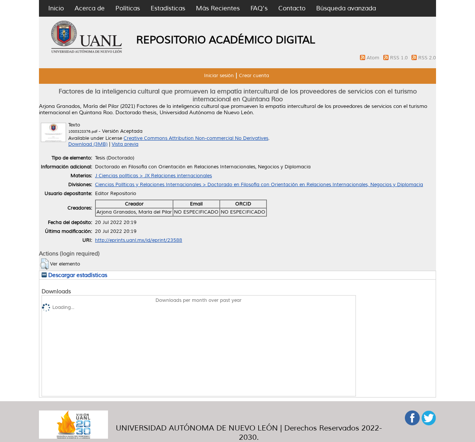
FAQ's (259, 8)
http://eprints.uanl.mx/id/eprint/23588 (138, 240)
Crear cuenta (254, 76)
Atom (374, 58)
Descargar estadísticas (77, 275)
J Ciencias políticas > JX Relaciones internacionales (153, 176)
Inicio (56, 8)
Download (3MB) (88, 144)
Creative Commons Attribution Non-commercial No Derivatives (196, 138)
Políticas (127, 8)
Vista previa (125, 144)
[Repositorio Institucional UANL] (87, 52)
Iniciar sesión (219, 76)
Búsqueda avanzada (346, 8)
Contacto (291, 8)
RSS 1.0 (399, 58)
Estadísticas (168, 8)
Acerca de (90, 8)
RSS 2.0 (427, 58)
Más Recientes (218, 8)
